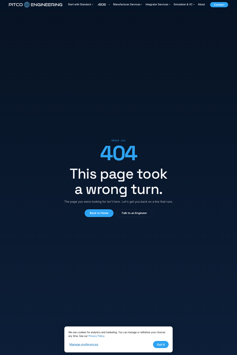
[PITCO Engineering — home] (35, 4)
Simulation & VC (183, 4)
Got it (161, 344)
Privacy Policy (96, 336)
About (201, 4)
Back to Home (99, 213)
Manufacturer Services (126, 4)
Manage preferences (83, 344)
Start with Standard (79, 4)
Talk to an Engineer (134, 213)
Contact (219, 4)
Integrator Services (157, 4)
